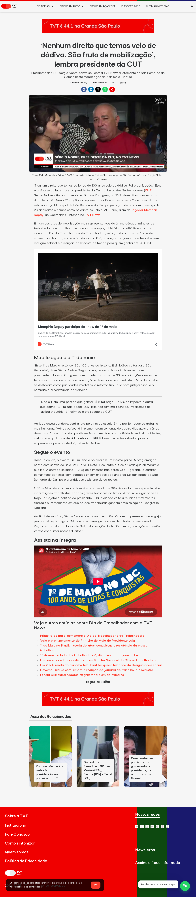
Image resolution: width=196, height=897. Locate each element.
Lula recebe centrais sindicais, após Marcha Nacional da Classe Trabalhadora (98, 660)
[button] (192, 5)
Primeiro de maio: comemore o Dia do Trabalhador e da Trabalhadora (92, 635)
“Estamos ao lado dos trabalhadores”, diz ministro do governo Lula (90, 655)
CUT (148, 190)
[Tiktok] (162, 826)
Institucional (16, 825)
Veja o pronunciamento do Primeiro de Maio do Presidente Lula (87, 640)
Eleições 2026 (130, 6)
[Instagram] (147, 826)
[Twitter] (152, 826)
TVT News (92, 215)
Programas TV (70, 6)
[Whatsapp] (142, 826)
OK (95, 885)
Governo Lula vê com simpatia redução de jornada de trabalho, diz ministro (96, 670)
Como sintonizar (20, 843)
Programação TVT (102, 6)
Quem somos (16, 852)
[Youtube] (136, 826)
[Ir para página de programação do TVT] (98, 31)
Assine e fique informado (157, 863)
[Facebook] (157, 826)
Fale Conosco (17, 834)
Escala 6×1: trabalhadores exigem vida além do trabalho (82, 674)
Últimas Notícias (157, 6)
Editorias (43, 6)
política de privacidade (29, 887)
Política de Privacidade (26, 861)
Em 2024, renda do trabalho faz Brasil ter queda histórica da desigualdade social (101, 665)
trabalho (102, 682)
